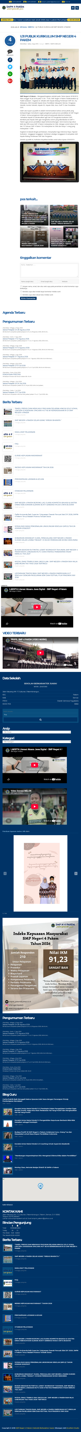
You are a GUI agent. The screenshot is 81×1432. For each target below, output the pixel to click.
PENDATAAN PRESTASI (12, 374)
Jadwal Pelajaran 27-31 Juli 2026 (14, 366)
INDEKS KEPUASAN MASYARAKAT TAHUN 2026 (33, 245)
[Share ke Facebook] (10, 60)
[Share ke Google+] (10, 81)
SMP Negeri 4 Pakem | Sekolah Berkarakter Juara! (35, 1428)
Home (24, 27)
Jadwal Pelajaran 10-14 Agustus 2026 (16, 348)
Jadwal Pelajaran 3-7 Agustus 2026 (15, 357)
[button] (45, 175)
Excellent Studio (73, 1428)
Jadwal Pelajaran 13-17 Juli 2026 (14, 392)
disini (27, 831)
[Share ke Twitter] (10, 67)
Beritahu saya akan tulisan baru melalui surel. (38, 295)
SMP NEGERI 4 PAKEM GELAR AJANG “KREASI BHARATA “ (62, 222)
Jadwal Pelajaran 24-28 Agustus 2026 (16, 330)
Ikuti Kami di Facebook (7, 1205)
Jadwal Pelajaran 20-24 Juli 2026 (14, 383)
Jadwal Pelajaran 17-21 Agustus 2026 (16, 339)
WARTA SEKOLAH (56, 44)
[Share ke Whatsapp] (10, 74)
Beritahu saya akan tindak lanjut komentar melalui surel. (42, 292)
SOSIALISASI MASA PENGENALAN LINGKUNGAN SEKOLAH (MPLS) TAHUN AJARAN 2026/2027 (62, 243)
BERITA (31, 27)
